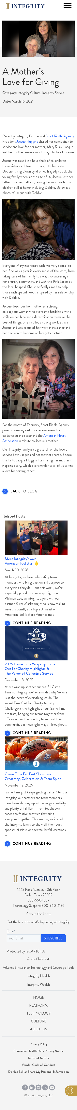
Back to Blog (24, 491)
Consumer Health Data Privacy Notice (38, 1051)
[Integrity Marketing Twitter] (45, 1086)
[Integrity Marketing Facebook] (25, 1086)
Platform (38, 1005)
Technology (39, 1013)
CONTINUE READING (32, 623)
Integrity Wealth (38, 984)
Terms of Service (38, 1058)
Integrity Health (38, 976)
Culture (38, 1021)
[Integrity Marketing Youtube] (52, 1086)
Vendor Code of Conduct (38, 1065)
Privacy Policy (38, 1044)
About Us (38, 1029)
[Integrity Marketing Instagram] (38, 1086)
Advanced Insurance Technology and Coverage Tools (38, 967)
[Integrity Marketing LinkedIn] (32, 1086)
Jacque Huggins (27, 141)
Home (38, 997)
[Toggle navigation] (67, 5)
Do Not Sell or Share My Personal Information (38, 1071)
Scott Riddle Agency (60, 136)
